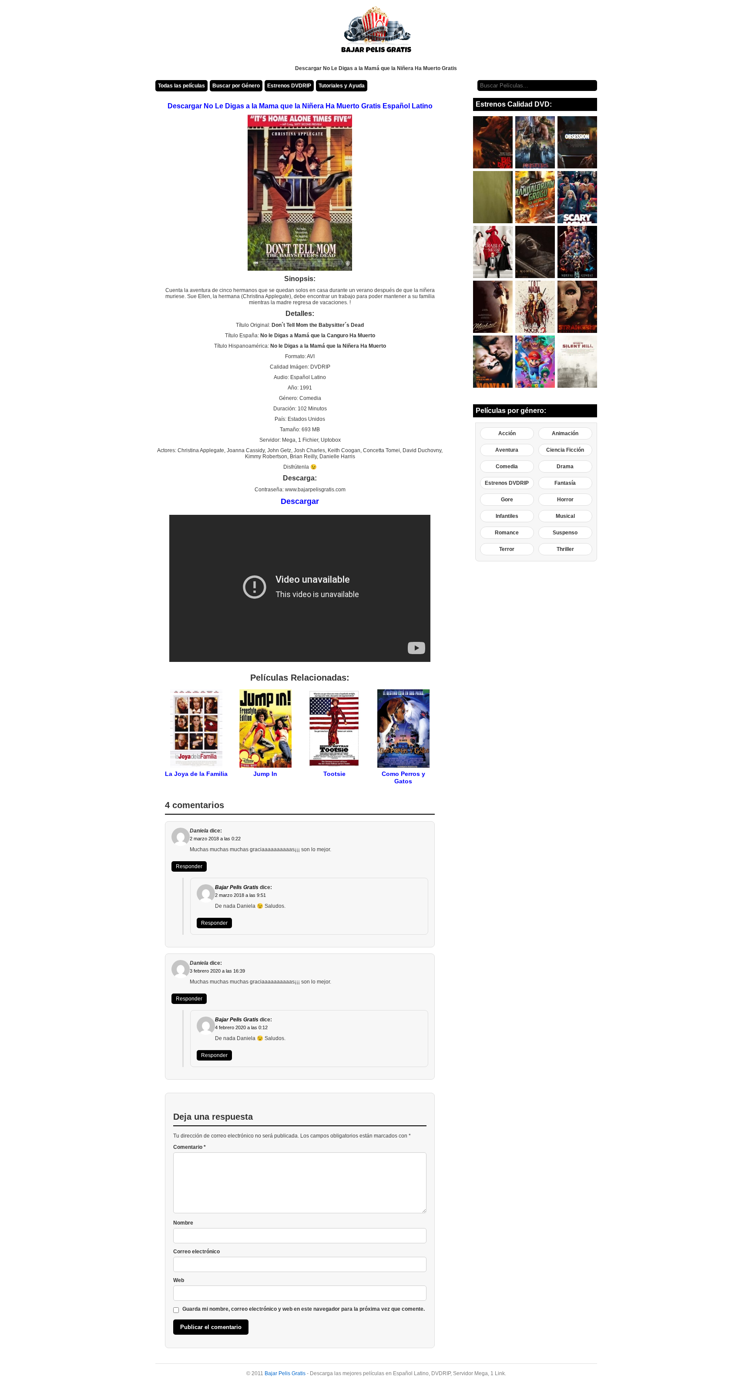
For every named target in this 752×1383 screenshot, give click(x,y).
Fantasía (565, 483)
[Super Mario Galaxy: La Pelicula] (535, 362)
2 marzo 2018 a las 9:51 (240, 895)
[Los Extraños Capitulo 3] (577, 307)
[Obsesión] (577, 142)
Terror (506, 549)
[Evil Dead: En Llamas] (493, 142)
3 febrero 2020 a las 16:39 (217, 970)
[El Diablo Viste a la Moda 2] (493, 252)
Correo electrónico (196, 1252)
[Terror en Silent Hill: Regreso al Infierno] (577, 362)
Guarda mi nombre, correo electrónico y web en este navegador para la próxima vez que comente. (303, 1309)
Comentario (189, 1147)
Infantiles (507, 516)
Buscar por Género (236, 86)
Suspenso (565, 533)
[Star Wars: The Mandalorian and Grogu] (535, 197)
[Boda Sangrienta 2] (535, 307)
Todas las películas (181, 86)
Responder (189, 866)
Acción (507, 433)
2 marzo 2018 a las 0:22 (215, 838)
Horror (565, 500)
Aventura (506, 450)
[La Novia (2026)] (493, 362)
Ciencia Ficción (565, 450)
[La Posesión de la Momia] (535, 252)
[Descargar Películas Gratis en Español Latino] (376, 32)
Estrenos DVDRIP (289, 86)
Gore (507, 500)
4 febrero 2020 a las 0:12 (241, 1027)
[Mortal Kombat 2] (577, 252)
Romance (507, 533)
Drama (565, 466)
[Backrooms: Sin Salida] (493, 197)
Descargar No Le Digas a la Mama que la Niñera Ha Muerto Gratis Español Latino (300, 106)
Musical (565, 516)
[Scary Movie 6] (577, 197)
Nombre (183, 1223)
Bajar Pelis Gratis (236, 887)
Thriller (565, 549)
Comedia (507, 466)
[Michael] (493, 307)
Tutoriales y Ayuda (342, 86)
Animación (565, 433)
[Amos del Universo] (535, 142)
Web (178, 1280)
